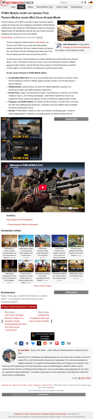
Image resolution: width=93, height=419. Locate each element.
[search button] (83, 2)
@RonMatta (86, 378)
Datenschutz (35, 414)
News (21, 7)
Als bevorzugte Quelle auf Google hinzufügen (45, 336)
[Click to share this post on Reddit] (45, 343)
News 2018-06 (47, 385)
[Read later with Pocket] (51, 343)
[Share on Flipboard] (57, 343)
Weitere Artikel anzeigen (42, 286)
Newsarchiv (37, 385)
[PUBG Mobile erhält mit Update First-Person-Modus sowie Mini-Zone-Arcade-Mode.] (70, 30)
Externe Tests (62, 7)
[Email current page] (69, 343)
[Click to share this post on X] (39, 343)
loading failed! (60, 119)
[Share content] (15, 343)
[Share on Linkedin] (63, 343)
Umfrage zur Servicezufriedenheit (76, 47)
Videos (30, 7)
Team (26, 414)
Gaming (40, 37)
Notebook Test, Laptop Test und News (14, 385)
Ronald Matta (6, 37)
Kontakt (45, 414)
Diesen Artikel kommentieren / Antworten (19, 306)
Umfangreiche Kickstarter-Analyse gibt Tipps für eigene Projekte (39, 318)
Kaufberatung (76, 7)
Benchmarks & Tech (45, 7)
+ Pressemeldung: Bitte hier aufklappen (22, 224)
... (90, 7)
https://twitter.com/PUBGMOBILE (19, 219)
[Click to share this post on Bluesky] (33, 343)
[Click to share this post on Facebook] (21, 343)
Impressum (18, 414)
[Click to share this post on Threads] (27, 343)
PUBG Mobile (39, 42)
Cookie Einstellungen (57, 414)
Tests (13, 7)
